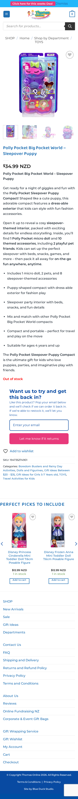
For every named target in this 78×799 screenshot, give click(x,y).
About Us (10, 696)
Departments (14, 632)
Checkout (11, 762)
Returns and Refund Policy (25, 668)
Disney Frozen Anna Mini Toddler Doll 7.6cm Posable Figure (58, 555)
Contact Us (12, 645)
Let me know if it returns (39, 439)
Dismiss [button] (61, 3)
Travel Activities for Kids (19, 478)
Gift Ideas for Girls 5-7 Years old (37, 474)
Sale (6, 617)
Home (25, 38)
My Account (12, 747)
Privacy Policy (14, 676)
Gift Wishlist (12, 739)
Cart (6, 755)
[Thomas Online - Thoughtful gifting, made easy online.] (39, 14)
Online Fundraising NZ (21, 711)
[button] (6, 14)
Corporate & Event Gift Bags (25, 719)
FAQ (6, 652)
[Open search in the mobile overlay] (39, 26)
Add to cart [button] (19, 580)
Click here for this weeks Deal (32, 3)
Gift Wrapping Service (20, 731)
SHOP (10, 38)
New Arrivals (13, 609)
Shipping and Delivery (21, 660)
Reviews (9, 703)
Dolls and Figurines (30, 470)
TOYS (39, 42)
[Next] (68, 86)
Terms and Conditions (20, 683)
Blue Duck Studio (43, 788)
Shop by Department (51, 38)
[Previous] (9, 86)
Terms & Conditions (29, 781)
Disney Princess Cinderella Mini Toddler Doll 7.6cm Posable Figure (19, 557)
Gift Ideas (10, 625)
